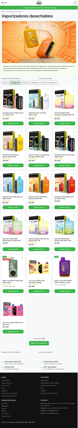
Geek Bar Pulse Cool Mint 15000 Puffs (37, 114)
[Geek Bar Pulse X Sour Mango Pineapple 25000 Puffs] (39, 141)
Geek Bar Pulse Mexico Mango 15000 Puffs (11, 156)
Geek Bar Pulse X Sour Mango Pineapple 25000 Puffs (39, 156)
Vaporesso (5, 406)
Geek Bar (5, 403)
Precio (5, 83)
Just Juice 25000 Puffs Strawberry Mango (37, 281)
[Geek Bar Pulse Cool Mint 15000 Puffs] (39, 99)
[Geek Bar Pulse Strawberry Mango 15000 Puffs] (39, 183)
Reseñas (4, 391)
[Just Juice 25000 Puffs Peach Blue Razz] (13, 309)
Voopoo (4, 408)
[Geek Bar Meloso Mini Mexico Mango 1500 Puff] (39, 225)
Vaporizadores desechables (50, 383)
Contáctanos (6, 380)
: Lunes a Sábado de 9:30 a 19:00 (54, 408)
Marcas (26, 83)
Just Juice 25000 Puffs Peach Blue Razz (13, 323)
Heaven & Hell (6, 416)
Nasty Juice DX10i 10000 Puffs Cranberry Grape (63, 281)
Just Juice (5, 414)
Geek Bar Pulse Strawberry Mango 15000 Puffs (38, 198)
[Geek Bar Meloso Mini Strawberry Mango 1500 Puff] (64, 99)
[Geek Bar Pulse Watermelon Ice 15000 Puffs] (64, 183)
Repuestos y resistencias (49, 393)
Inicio (3, 11)
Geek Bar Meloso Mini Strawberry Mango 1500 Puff (64, 114)
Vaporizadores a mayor (48, 385)
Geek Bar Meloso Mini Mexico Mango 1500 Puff (39, 240)
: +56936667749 (49, 411)
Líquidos (43, 391)
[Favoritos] (21, 90)
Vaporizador (45, 380)
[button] (75, 3)
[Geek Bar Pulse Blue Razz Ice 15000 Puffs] (13, 183)
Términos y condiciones (10, 393)
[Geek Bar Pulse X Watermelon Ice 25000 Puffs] (13, 99)
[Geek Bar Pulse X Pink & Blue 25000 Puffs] (64, 141)
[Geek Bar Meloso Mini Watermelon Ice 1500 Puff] (13, 225)
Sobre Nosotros (7, 383)
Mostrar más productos (39, 343)
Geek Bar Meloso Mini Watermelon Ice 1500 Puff (11, 240)
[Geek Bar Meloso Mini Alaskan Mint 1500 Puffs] (64, 225)
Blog (3, 388)
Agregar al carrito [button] (13, 123)
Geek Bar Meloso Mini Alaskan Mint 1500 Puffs (62, 240)
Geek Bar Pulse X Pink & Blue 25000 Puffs (64, 156)
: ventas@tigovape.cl (50, 413)
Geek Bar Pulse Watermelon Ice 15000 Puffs (64, 198)
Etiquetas (35, 83)
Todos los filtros (48, 83)
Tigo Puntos (6, 385)
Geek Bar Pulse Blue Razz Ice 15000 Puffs (13, 198)
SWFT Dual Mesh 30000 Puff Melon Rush (13, 281)
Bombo (4, 411)
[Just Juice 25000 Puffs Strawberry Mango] (39, 267)
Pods (42, 388)
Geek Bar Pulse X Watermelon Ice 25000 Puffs (13, 114)
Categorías (15, 83)
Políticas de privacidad (9, 396)
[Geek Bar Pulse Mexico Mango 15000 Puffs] (13, 141)
